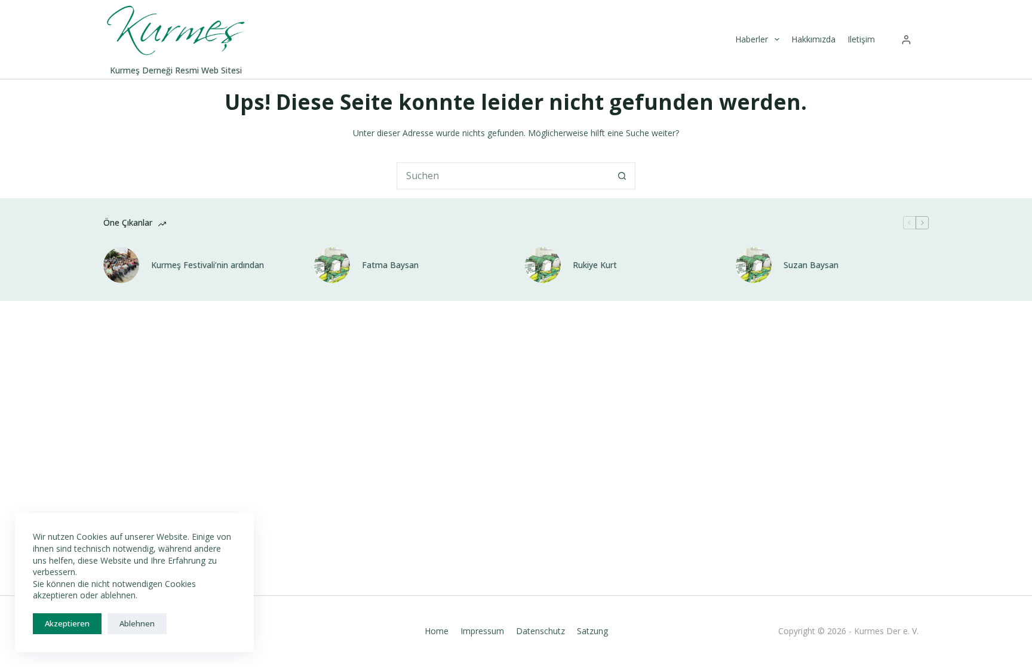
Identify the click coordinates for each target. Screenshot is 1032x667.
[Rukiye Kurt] (543, 265)
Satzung (592, 631)
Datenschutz (540, 631)
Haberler (751, 39)
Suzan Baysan (811, 265)
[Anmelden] (906, 39)
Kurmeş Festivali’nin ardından (207, 265)
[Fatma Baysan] (332, 265)
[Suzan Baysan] (754, 265)
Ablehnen (137, 623)
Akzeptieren (67, 623)
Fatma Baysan (390, 265)
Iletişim (861, 39)
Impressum (482, 631)
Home (437, 631)
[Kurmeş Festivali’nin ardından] (121, 265)
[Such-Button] (622, 176)
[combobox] (503, 175)
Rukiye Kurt (595, 265)
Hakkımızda (813, 39)
